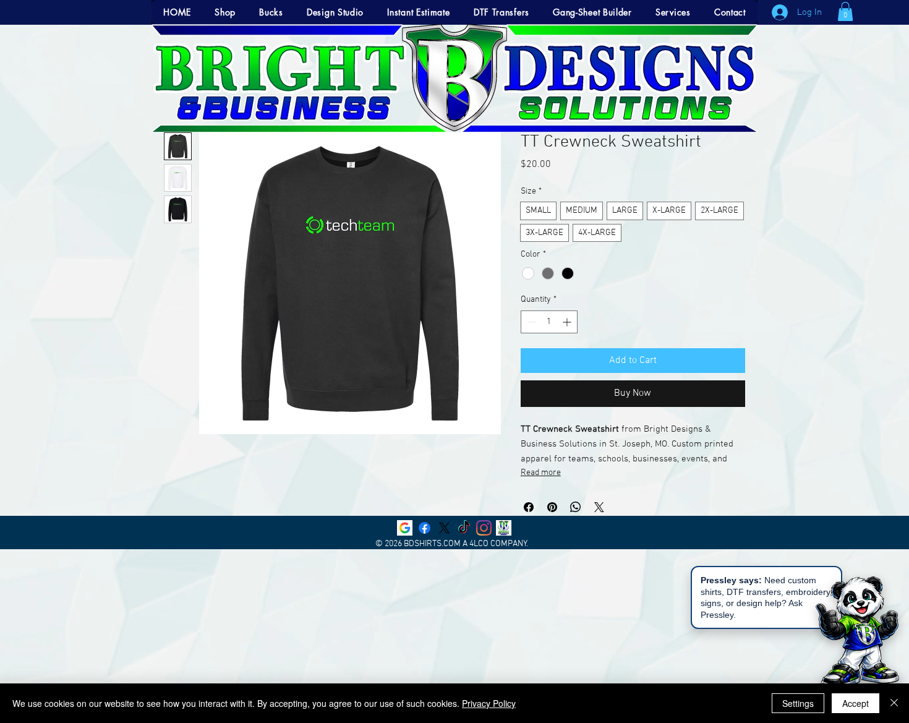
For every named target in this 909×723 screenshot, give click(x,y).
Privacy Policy (489, 703)
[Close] (894, 703)
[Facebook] (424, 528)
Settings (798, 703)
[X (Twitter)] (444, 528)
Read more (541, 473)
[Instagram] (484, 528)
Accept (855, 703)
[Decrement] (530, 322)
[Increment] (568, 322)
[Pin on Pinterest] (552, 507)
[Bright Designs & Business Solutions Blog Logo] (503, 528)
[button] (845, 11)
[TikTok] (464, 528)
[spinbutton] (549, 322)
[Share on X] (599, 507)
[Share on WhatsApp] (575, 507)
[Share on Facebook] (528, 507)
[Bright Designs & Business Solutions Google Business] (404, 528)
